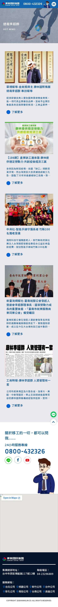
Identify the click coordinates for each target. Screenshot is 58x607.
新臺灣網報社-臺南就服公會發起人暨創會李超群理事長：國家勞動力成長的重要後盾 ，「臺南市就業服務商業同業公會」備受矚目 (29, 307)
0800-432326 (32, 4)
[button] (54, 4)
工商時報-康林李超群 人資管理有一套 (28, 382)
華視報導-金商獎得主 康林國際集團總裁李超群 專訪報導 (28, 89)
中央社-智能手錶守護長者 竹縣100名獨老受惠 (28, 231)
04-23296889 (45, 574)
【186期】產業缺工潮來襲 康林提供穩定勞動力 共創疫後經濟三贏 (27, 160)
